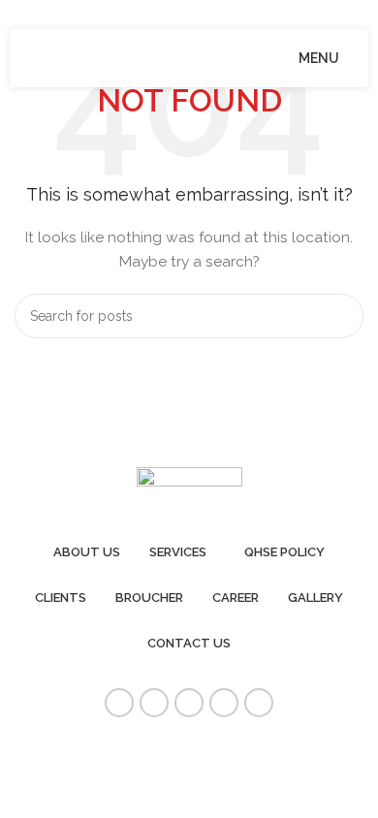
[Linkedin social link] (223, 702)
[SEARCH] (341, 316)
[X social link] (154, 702)
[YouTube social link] (189, 702)
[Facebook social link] (119, 702)
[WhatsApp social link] (258, 702)
